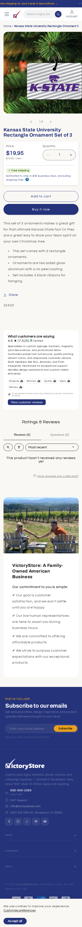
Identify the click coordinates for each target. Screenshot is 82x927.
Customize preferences (19, 910)
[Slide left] (31, 122)
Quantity (49, 146)
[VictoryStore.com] (17, 14)
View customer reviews (27, 402)
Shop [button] (9, 835)
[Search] (58, 14)
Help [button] (8, 866)
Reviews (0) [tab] (22, 434)
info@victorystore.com (25, 806)
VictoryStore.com (27, 884)
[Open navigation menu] (7, 14)
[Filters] (19, 447)
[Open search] (8, 447)
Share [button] (13, 295)
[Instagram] (18, 821)
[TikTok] (27, 821)
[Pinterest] (36, 821)
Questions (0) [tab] (59, 434)
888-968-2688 (21, 790)
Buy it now (41, 209)
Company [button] (12, 851)
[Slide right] (51, 122)
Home (7, 26)
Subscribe (65, 728)
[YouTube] (45, 821)
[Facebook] (9, 821)
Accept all (15, 921)
